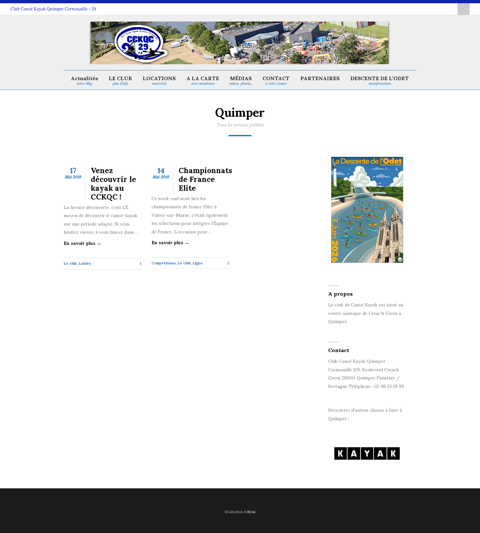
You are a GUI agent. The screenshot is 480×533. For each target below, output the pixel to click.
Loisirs (85, 263)
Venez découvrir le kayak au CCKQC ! (113, 183)
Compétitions (164, 263)
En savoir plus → (82, 243)
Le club (70, 263)
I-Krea (249, 512)
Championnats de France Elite (205, 179)
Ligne (198, 263)
